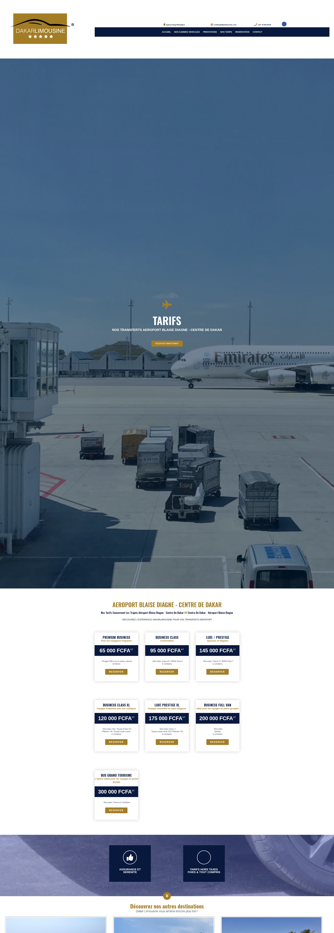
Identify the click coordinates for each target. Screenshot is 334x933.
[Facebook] (284, 24)
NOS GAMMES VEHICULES (187, 32)
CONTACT (257, 32)
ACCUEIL (166, 32)
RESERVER (116, 671)
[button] (167, 344)
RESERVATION (242, 32)
